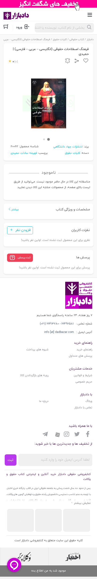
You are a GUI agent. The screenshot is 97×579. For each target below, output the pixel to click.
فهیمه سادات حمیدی (24, 153)
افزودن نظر (23, 230)
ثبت (10, 460)
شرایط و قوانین (83, 375)
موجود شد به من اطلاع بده (48, 571)
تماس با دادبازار (83, 407)
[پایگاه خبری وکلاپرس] (24, 556)
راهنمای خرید (84, 349)
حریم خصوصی (83, 382)
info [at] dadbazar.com (59, 332)
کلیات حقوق (60, 39)
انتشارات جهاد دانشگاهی (68, 147)
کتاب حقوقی (76, 39)
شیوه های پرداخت (37, 349)
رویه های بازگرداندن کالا (34, 375)
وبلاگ (88, 401)
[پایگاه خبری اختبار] (73, 556)
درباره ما (43, 401)
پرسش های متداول (80, 356)
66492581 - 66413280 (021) (57, 324)
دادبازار (90, 39)
